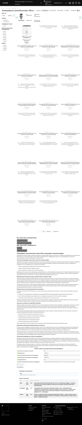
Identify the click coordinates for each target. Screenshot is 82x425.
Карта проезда (70, 409)
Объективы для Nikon (22, 250)
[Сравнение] (73, 3)
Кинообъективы (29, 1)
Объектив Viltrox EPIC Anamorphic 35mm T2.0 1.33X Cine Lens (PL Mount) (26, 76)
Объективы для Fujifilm (22, 240)
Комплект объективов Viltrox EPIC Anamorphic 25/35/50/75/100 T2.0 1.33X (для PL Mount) (48, 163)
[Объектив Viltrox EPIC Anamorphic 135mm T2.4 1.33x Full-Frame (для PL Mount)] (48, 209)
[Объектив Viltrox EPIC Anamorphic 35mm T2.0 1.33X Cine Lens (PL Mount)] (27, 63)
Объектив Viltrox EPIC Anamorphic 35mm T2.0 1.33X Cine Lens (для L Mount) (48, 192)
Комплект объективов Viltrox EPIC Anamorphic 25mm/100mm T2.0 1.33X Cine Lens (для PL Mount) (70, 47)
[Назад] (17, 17)
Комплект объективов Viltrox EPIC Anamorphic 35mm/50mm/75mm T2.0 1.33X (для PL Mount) (48, 76)
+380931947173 (58, 3)
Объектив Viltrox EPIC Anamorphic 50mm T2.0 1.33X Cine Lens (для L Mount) (26, 134)
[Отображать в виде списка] (79, 10)
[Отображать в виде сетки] (78, 10)
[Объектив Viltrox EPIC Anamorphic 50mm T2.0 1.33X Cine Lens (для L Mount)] (27, 122)
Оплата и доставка (45, 410)
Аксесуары (17, 4)
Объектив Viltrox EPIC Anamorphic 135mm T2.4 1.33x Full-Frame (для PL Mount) (48, 221)
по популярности (45, 10)
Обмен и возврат (45, 411)
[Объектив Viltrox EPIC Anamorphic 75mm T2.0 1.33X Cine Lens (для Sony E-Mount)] (48, 92)
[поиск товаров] (41, 3)
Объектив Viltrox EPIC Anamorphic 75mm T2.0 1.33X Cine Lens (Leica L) (70, 105)
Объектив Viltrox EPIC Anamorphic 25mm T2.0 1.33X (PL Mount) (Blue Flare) (70, 134)
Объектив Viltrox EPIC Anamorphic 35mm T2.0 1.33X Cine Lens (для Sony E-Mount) (70, 192)
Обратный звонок (58, 408)
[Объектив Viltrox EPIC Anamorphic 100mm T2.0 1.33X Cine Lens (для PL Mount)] (27, 34)
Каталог (43, 408)
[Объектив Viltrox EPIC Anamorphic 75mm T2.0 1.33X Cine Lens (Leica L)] (70, 92)
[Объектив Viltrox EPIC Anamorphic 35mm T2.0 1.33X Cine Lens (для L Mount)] (48, 180)
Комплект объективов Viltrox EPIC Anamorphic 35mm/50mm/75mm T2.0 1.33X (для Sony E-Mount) (70, 163)
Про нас (43, 414)
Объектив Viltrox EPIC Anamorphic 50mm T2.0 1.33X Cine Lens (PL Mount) (70, 76)
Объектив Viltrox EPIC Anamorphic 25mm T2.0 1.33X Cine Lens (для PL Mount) (48, 46)
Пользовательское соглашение (47, 416)
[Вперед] (80, 17)
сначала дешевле (52, 10)
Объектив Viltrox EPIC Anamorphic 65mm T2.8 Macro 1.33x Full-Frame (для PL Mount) (26, 221)
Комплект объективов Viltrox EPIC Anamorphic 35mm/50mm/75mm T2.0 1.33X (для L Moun (26, 192)
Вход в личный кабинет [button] (46, 407)
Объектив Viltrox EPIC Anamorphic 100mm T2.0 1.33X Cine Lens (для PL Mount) (26, 46)
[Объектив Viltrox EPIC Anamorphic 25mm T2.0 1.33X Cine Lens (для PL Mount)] (48, 34)
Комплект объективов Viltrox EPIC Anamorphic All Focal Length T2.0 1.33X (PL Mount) (26, 105)
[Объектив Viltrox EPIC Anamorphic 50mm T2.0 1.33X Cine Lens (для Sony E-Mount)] (48, 122)
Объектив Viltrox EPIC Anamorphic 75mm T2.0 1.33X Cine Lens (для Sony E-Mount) (48, 105)
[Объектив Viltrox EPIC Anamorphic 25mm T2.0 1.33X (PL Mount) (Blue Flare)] (70, 122)
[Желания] (76, 3)
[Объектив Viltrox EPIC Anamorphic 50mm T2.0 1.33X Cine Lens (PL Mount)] (70, 63)
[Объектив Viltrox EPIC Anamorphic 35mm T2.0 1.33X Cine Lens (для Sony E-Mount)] (70, 180)
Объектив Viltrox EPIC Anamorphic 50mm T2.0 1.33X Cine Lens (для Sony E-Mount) (48, 134)
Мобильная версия (6, 414)
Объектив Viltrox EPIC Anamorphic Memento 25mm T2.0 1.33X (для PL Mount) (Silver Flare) (26, 163)
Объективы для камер (20, 1)
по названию (66, 10)
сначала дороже (60, 10)
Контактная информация (46, 413)
